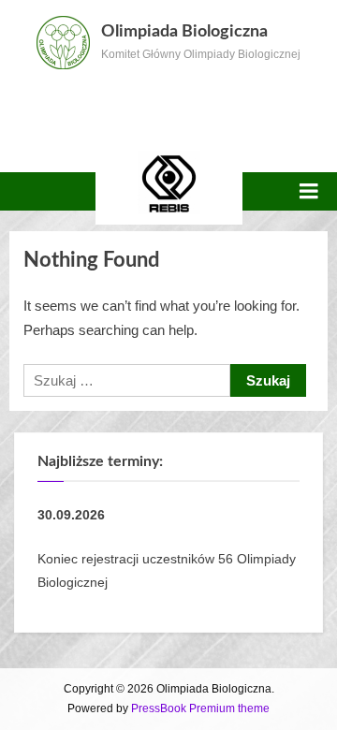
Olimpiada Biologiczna (184, 31)
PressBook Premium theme (200, 708)
